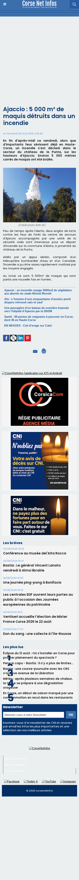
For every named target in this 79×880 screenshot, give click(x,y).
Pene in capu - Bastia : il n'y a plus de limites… (38, 627)
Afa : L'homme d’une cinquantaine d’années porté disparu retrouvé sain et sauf (37, 300)
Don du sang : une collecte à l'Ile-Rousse (37, 597)
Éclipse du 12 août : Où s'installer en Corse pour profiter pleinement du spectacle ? (39, 619)
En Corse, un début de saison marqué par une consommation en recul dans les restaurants (38, 659)
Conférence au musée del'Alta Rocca (34, 517)
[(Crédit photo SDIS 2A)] (39, 169)
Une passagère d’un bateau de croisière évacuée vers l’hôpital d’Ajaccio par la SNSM (36, 309)
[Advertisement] (39, 58)
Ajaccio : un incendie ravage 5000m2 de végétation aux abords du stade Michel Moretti (38, 292)
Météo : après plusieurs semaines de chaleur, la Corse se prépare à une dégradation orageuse (38, 647)
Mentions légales (15, 729)
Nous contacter (14, 735)
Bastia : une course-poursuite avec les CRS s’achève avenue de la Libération (36, 635)
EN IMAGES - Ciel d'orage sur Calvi (28, 325)
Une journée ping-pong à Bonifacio (32, 546)
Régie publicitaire (15, 723)
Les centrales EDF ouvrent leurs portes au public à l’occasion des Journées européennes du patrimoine (38, 563)
